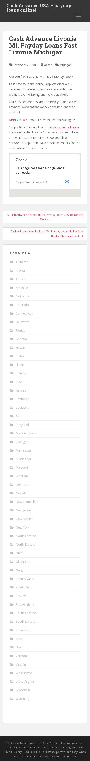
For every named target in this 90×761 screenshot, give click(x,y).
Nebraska (22, 484)
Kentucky (22, 399)
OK (67, 182)
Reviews (21, 596)
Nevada (21, 493)
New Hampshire (27, 502)
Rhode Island (25, 604)
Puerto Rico (24, 587)
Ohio (19, 553)
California (22, 296)
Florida (20, 330)
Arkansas (22, 288)
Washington (24, 673)
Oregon (21, 570)
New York (22, 527)
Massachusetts (26, 433)
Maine (20, 416)
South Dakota (25, 621)
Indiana (21, 373)
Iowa (19, 382)
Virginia (21, 664)
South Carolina (26, 613)
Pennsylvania (25, 579)
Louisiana (22, 407)
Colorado (22, 305)
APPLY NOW (18, 120)
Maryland (22, 425)
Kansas (21, 390)
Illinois (20, 365)
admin (48, 65)
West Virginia (25, 681)
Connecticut (24, 313)
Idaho (20, 356)
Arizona (21, 279)
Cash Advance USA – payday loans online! (39, 7)
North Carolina (26, 536)
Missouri (22, 467)
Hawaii (20, 347)
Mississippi (23, 459)
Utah (19, 647)
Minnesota (23, 450)
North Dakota (25, 544)
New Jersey (24, 510)
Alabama (22, 262)
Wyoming (22, 698)
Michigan (66, 65)
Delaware (22, 322)
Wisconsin (23, 690)
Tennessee (23, 630)
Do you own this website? (31, 182)
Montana (22, 476)
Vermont (22, 656)
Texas (20, 639)
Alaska (20, 270)
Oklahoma (23, 562)
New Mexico (24, 519)
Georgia (21, 339)
